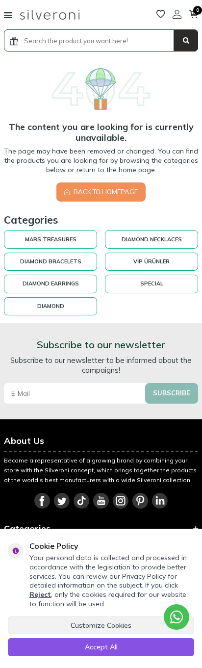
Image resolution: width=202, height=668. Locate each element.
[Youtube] (101, 501)
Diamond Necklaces (152, 239)
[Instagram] (120, 501)
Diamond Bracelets (50, 261)
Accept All (101, 646)
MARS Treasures (50, 239)
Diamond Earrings (51, 283)
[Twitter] (62, 501)
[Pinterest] (140, 501)
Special (151, 283)
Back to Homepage (105, 192)
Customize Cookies (101, 625)
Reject (40, 594)
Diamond (50, 306)
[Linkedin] (160, 501)
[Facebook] (42, 501)
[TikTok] (81, 501)
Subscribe (171, 393)
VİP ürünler (151, 261)
